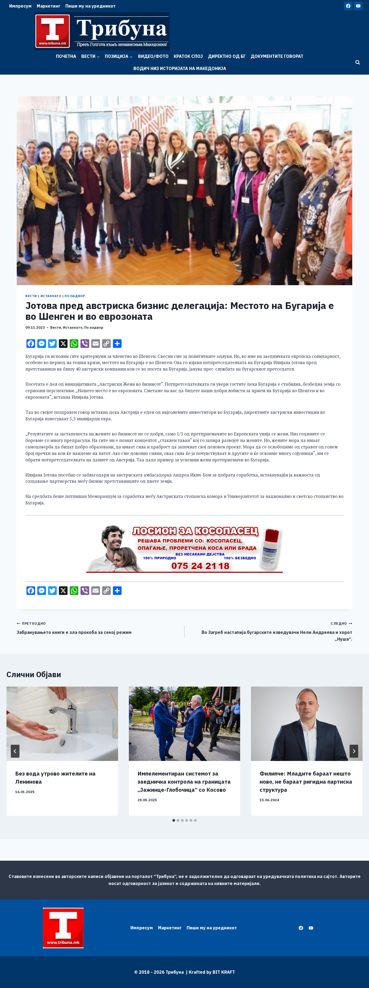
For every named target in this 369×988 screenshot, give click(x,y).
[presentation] (62, 724)
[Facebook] (348, 6)
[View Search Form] (358, 62)
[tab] (173, 820)
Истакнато (51, 296)
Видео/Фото (153, 56)
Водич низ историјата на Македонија (179, 68)
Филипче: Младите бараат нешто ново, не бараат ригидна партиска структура (306, 781)
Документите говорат (277, 56)
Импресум (20, 6)
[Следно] (354, 751)
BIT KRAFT (224, 972)
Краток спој (188, 56)
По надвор (75, 296)
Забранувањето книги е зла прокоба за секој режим (74, 628)
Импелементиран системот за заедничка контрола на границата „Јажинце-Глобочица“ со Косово (184, 781)
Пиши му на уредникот (90, 6)
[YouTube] (358, 6)
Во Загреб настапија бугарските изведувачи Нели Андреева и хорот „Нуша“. (277, 631)
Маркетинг (48, 6)
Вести (31, 296)
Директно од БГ (227, 56)
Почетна (66, 56)
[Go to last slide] (15, 751)
